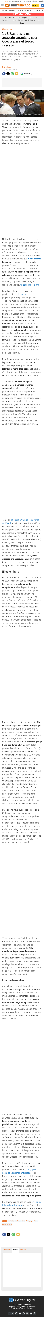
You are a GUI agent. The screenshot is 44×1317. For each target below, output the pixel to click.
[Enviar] (12, 73)
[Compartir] (4, 73)
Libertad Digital (22, 1300)
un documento (21, 294)
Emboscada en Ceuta (15, 1)
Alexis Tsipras (34, 259)
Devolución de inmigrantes (30, 1)
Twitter (12, 1313)
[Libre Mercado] (18, 5)
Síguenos (27, 73)
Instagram (16, 1313)
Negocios (37, 10)
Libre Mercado (7, 29)
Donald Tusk (21, 1221)
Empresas (4, 10)
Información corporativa (22, 1304)
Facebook (9, 1313)
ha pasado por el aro (29, 285)
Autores (30, 1308)
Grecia (36, 1221)
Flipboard (27, 1313)
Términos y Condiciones (17, 1306)
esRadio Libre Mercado (25, 10)
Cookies (32, 1306)
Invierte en (12, 10)
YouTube (20, 1313)
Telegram (31, 1313)
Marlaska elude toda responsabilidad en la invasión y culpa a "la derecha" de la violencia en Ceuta (22, 20)
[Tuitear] (8, 73)
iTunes (34, 1313)
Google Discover (23, 1313)
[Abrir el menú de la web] (3, 5)
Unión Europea (7, 1224)
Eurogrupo (29, 1221)
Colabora (35, 5)
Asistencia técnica (18, 1308)
